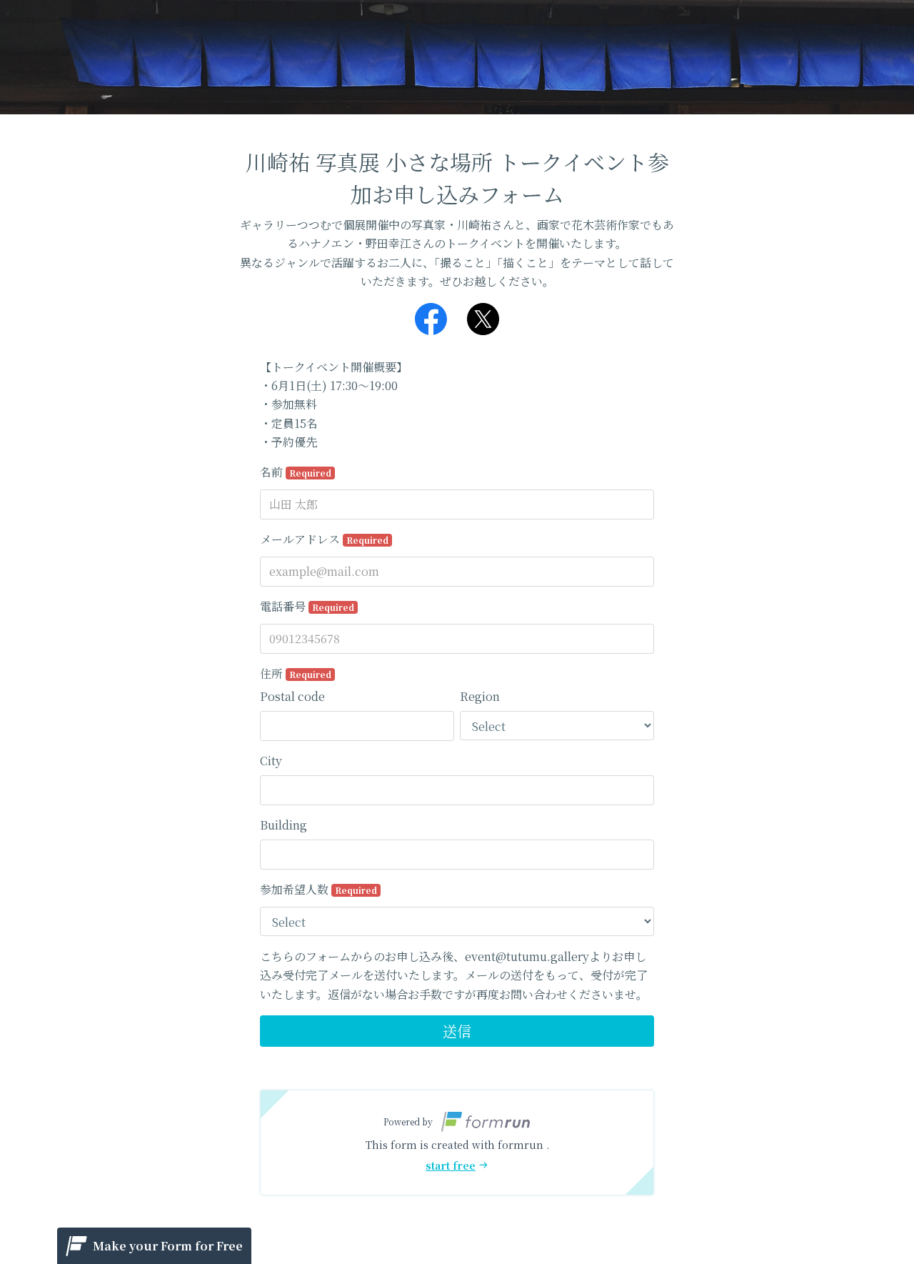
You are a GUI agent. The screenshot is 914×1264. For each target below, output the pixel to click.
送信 (457, 1030)
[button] (457, 1142)
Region (480, 696)
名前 (295, 472)
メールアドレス (324, 539)
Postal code (292, 696)
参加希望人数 (318, 889)
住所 (295, 673)
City (271, 760)
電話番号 (307, 606)
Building (283, 825)
